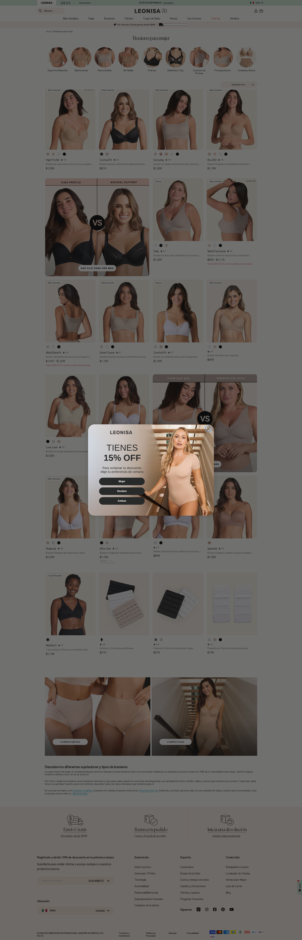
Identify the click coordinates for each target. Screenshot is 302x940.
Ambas (122, 501)
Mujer (122, 481)
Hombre (122, 491)
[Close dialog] (208, 429)
